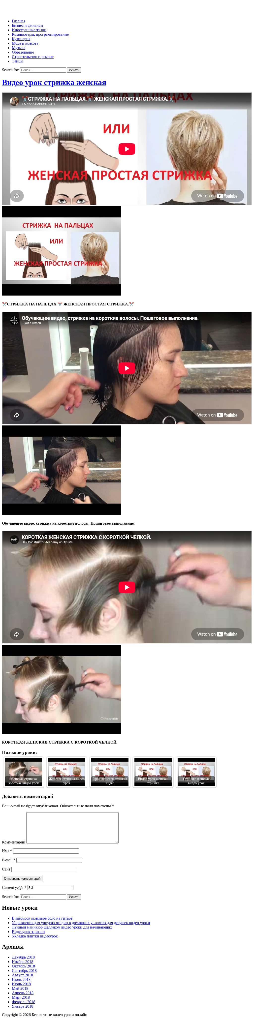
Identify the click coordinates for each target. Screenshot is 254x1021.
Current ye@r (14, 887)
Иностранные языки (29, 30)
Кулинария (21, 39)
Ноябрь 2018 (22, 962)
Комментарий (13, 842)
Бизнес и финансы (27, 25)
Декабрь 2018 (23, 957)
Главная (18, 21)
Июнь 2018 (21, 984)
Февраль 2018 (23, 1002)
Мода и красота (25, 43)
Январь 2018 (22, 1006)
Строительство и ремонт (33, 57)
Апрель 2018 (22, 993)
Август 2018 (22, 975)
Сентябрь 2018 (24, 970)
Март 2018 (21, 997)
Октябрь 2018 (23, 966)
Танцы (17, 61)
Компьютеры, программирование (40, 34)
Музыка (18, 48)
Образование (23, 52)
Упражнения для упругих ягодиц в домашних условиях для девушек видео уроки (81, 923)
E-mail (8, 860)
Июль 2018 (21, 979)
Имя (7, 851)
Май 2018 (20, 988)
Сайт (6, 869)
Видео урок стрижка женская (54, 82)
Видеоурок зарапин (28, 932)
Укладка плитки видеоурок (35, 936)
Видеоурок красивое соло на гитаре (42, 918)
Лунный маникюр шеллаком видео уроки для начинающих (62, 927)
